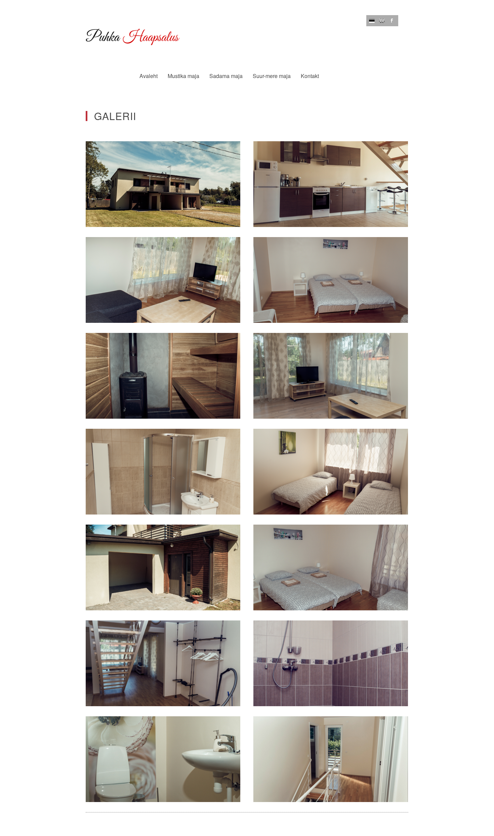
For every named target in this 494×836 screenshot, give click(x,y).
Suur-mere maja (272, 76)
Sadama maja (226, 76)
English (382, 21)
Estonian (372, 21)
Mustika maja (183, 76)
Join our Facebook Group (392, 21)
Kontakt (310, 76)
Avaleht (148, 76)
